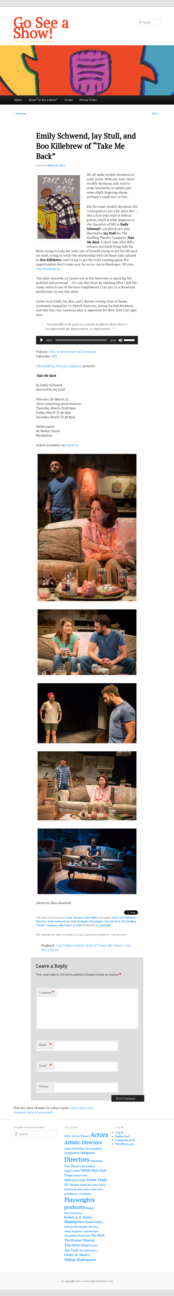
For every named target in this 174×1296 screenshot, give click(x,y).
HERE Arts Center (75, 1180)
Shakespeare (74, 1221)
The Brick (98, 1235)
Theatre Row (83, 1235)
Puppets (90, 1207)
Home (18, 100)
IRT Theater (71, 1185)
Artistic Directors (83, 1142)
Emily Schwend (56, 921)
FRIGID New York (93, 1170)
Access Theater (81, 1136)
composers (72, 1153)
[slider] (130, 340)
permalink (105, 925)
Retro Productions (73, 1213)
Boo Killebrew (128, 917)
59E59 (67, 1136)
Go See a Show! (41, 27)
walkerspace (65, 925)
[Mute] (120, 340)
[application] (87, 340)
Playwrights (91, 917)
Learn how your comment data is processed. (53, 1110)
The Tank (71, 1250)
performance (71, 1193)
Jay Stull (71, 921)
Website (44, 1086)
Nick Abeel (97, 1189)
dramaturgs (96, 1160)
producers (74, 1207)
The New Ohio (76, 1245)
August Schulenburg (74, 1148)
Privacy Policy (88, 100)
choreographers (93, 1148)
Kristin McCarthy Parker (93, 1184)
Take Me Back (112, 921)
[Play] (41, 340)
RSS (54, 356)
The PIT (94, 1245)
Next (156, 113)
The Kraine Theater (79, 1240)
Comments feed (125, 1140)
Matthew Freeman (73, 1189)
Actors (68, 917)
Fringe (68, 1175)
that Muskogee (47, 269)
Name (45, 1045)
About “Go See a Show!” (43, 100)
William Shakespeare (80, 1259)
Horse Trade (97, 1179)
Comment (46, 992)
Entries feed (122, 1136)
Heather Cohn (80, 1175)
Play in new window (63, 351)
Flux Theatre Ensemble (79, 1166)
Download (88, 351)
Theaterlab (70, 1235)
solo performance (75, 1227)
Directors (78, 917)
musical (87, 1189)
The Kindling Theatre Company (58, 366)
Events (69, 100)
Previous (19, 113)
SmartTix (72, 445)
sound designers (73, 1231)
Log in (119, 1132)
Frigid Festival (72, 1170)
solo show (93, 1226)
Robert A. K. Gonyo (78, 1217)
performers (85, 1193)
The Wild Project (88, 1250)
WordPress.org (124, 1144)
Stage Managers (91, 1231)
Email (45, 1065)
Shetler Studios (94, 1222)
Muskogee (83, 921)
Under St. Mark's (77, 1254)
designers (87, 1152)
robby (79, 925)
